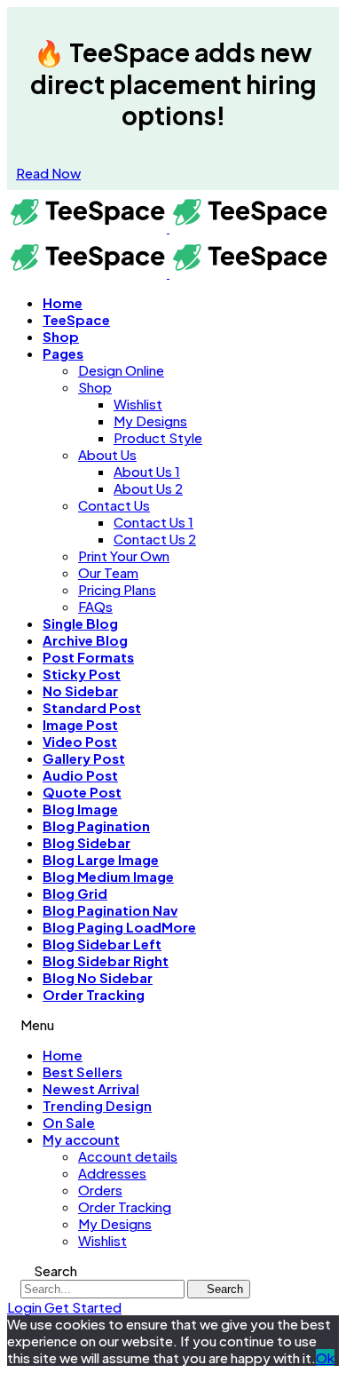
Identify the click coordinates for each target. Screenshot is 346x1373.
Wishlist (138, 403)
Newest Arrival (91, 1088)
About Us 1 (147, 471)
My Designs (150, 420)
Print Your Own (123, 555)
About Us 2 (148, 488)
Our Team (108, 572)
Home (63, 1054)
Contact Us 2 (155, 538)
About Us (107, 454)
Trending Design (97, 1105)
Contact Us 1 (153, 521)
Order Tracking (94, 994)
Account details (127, 1155)
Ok (325, 1357)
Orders (100, 1189)
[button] (48, 172)
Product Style (158, 437)
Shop (95, 386)
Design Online (121, 369)
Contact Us (114, 504)
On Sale (69, 1122)
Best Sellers (82, 1071)
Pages (63, 353)
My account (81, 1139)
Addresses (112, 1172)
